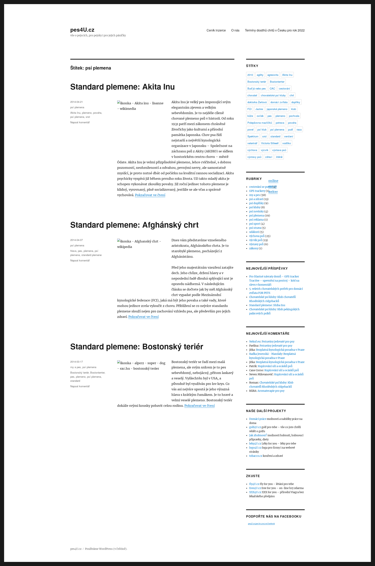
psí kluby (254, 207)
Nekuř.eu (254, 341)
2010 (250, 75)
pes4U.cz (82, 29)
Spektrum (252, 136)
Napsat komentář (80, 122)
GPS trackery (257, 191)
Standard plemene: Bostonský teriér (136, 346)
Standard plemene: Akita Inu (122, 86)
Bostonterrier (97, 372)
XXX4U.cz (255, 492)
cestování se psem (260, 187)
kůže (250, 116)
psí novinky (256, 211)
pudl (290, 129)
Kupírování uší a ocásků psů (275, 366)
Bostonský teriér (79, 372)
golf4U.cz (255, 427)
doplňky (295, 102)
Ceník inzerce (216, 30)
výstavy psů (254, 157)
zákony (253, 248)
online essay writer (273, 186)
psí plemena (77, 107)
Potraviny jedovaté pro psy (278, 341)
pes (80, 251)
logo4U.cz (255, 447)
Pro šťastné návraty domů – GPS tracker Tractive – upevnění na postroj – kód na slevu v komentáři (274, 280)
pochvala (294, 116)
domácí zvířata (279, 102)
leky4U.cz (255, 443)
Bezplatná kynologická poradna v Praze (280, 349)
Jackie (259, 109)
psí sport (254, 223)
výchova (252, 150)
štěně (279, 157)
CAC (272, 88)
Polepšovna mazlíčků (259, 122)
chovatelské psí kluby (273, 95)
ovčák (260, 116)
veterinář (252, 143)
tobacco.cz (255, 456)
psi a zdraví (256, 199)
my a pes (75, 367)
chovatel (252, 95)
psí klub (261, 129)
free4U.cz (255, 488)
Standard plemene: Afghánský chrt (134, 224)
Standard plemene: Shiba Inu (267, 305)
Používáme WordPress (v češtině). (106, 549)
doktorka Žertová (257, 102)
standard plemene (91, 255)
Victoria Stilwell (270, 143)
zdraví (268, 157)
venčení (288, 136)
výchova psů (256, 236)
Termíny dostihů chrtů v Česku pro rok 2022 (275, 30)
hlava (73, 251)
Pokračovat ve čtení (150, 195)
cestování (284, 88)
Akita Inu (75, 112)
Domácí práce (257, 419)
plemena (88, 251)
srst (88, 117)
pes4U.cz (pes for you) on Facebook (261, 524)
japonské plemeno (277, 109)
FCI (249, 109)
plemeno (87, 112)
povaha (97, 112)
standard (75, 381)
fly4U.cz (254, 484)
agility (260, 75)
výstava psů (279, 150)
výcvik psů (255, 240)
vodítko (286, 143)
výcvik (264, 150)
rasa (299, 129)
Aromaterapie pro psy (271, 391)
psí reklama (256, 219)
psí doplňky (256, 203)
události (254, 232)
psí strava (255, 228)
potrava (280, 122)
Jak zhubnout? (258, 435)
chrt (292, 95)
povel (250, 129)
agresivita (272, 75)
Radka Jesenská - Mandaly (265, 354)
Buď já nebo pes (256, 88)
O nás (235, 30)
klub (293, 109)
